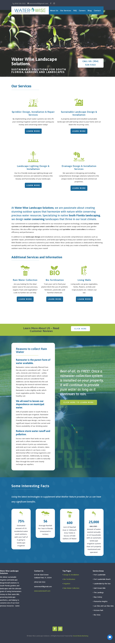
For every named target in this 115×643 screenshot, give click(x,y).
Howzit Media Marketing (80, 636)
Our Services (65, 10)
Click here (80, 329)
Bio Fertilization (55, 280)
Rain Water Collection (25, 280)
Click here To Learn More (78, 402)
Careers (82, 10)
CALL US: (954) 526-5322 (91, 63)
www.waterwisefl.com (42, 591)
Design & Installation (71, 575)
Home (45, 10)
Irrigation (66, 583)
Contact (97, 10)
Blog (90, 10)
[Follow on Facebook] (55, 629)
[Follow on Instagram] (60, 629)
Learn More (33, 131)
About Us (54, 10)
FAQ (75, 10)
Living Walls (84, 280)
